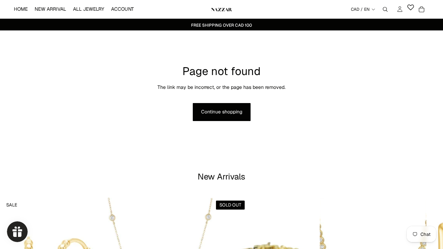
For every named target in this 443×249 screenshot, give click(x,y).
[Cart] (421, 9)
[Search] (385, 9)
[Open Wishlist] (410, 9)
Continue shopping (221, 112)
